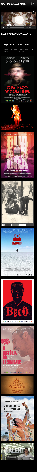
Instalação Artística (25, 49)
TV (11, 49)
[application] (18, 19)
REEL (13, 52)
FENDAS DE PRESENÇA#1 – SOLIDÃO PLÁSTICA (17, 113)
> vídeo (13, 122)
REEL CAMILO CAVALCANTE (17, 448)
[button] (18, 19)
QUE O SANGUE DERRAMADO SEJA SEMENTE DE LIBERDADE (17, 198)
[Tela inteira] (33, 28)
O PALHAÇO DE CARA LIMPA (17, 75)
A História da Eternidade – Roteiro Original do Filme (17, 414)
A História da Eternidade (17, 345)
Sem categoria (21, 52)
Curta (15, 49)
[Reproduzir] (4, 28)
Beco (17, 296)
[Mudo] (30, 28)
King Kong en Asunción (17, 247)
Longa (6, 49)
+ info (17, 82)
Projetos (6, 52)
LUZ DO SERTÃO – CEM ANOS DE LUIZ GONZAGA (17, 380)
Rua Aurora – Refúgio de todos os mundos (17, 151)
